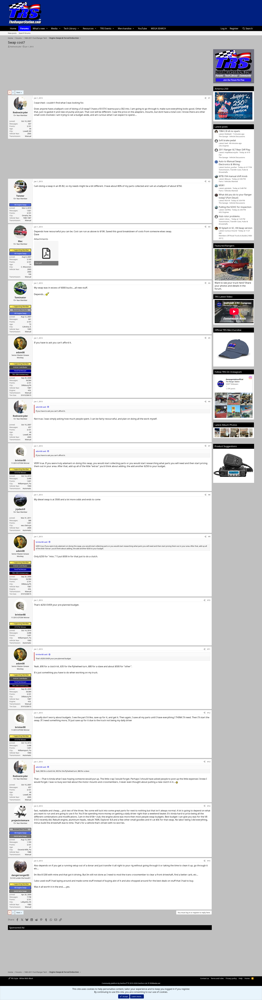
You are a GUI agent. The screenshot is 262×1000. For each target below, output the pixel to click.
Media (54, 28)
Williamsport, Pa (24, 483)
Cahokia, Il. (26, 326)
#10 (208, 600)
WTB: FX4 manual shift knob (233, 176)
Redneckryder (15, 46)
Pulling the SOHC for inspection (235, 207)
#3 (209, 227)
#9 (209, 536)
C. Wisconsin (26, 267)
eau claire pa (26, 525)
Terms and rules (217, 978)
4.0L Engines (224, 212)
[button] (47, 28)
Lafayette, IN (26, 902)
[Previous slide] (218, 432)
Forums (24, 28)
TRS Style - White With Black (21, 978)
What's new (39, 28)
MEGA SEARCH (158, 28)
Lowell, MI (27, 131)
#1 (209, 98)
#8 (209, 494)
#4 (209, 283)
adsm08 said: (41, 407)
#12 (208, 713)
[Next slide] (249, 432)
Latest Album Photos (226, 424)
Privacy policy (231, 978)
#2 (209, 181)
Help (240, 978)
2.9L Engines (224, 145)
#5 (209, 338)
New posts (12, 33)
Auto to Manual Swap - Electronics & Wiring (230, 163)
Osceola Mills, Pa (24, 849)
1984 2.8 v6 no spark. (229, 131)
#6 (209, 401)
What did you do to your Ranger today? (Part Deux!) (235, 196)
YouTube (142, 28)
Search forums (24, 33)
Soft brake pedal (227, 140)
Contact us (204, 978)
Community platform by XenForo (125, 983)
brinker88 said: (42, 542)
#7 (209, 446)
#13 (208, 761)
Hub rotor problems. (229, 216)
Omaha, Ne (26, 215)
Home (13, 28)
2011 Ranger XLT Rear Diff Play (234, 149)
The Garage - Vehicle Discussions (232, 136)
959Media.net (155, 983)
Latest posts (221, 126)
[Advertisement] (110, 68)
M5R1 (222, 185)
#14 (208, 806)
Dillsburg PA (26, 385)
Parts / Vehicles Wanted (228, 181)
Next (18, 92)
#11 (208, 649)
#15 (208, 860)
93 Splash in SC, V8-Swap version (235, 227)
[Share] (205, 98)
